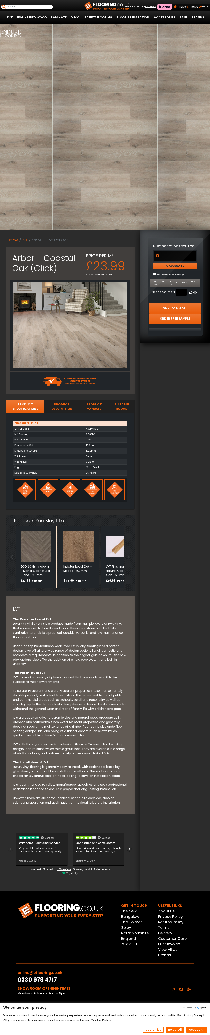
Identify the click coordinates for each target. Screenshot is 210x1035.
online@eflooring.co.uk (40, 972)
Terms (164, 927)
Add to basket (175, 308)
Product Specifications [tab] (25, 406)
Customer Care (172, 938)
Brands (197, 17)
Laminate (59, 17)
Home (12, 240)
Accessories (164, 17)
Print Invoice (169, 943)
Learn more (150, 6)
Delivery (165, 933)
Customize (153, 1030)
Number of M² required (173, 245)
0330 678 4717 (37, 980)
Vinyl (75, 17)
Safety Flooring (98, 17)
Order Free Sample (175, 318)
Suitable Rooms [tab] (122, 406)
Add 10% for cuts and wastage (170, 275)
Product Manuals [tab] (94, 406)
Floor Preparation (133, 17)
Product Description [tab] (61, 406)
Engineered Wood (32, 17)
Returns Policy (170, 922)
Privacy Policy (170, 916)
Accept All (196, 1030)
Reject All (175, 1030)
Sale (183, 17)
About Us (166, 911)
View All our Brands (168, 952)
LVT (10, 17)
